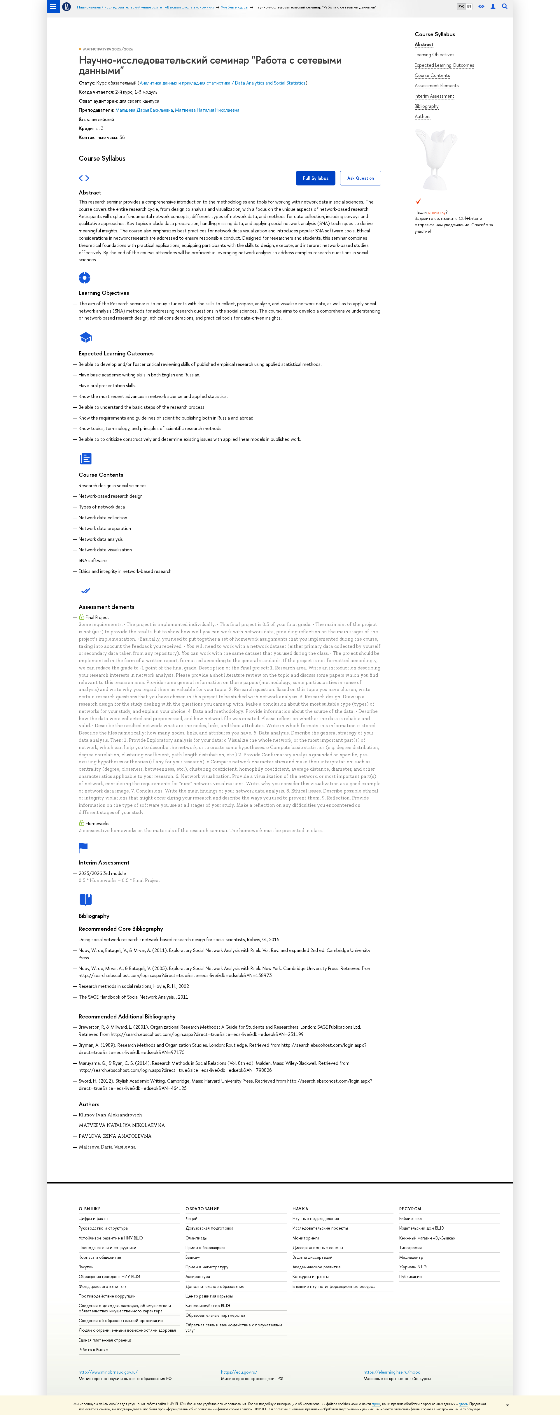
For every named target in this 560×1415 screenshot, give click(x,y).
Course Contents (432, 75)
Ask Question (360, 178)
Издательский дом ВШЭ (421, 1228)
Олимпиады (196, 1238)
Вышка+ (193, 1257)
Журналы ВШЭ (413, 1267)
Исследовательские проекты (320, 1228)
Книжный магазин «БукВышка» (427, 1238)
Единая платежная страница (105, 1340)
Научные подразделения (316, 1218)
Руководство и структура (103, 1228)
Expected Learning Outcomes (444, 65)
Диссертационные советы (318, 1247)
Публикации (410, 1276)
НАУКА (301, 1208)
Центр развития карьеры (209, 1296)
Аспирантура (198, 1276)
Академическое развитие (317, 1267)
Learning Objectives (434, 54)
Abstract (424, 44)
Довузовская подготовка (209, 1228)
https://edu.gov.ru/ (239, 1372)
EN (469, 6)
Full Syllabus (315, 178)
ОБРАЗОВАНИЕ (202, 1208)
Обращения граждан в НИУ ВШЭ (109, 1276)
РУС (461, 6)
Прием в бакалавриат (206, 1247)
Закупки (86, 1267)
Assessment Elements (437, 85)
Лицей (191, 1218)
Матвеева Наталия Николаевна (207, 110)
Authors (422, 116)
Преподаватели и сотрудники (107, 1247)
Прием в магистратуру (207, 1267)
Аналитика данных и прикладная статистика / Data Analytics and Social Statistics (222, 83)
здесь (376, 1404)
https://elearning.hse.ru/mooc (392, 1372)
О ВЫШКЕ (90, 1208)
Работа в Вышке (93, 1349)
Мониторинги (306, 1238)
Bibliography (427, 106)
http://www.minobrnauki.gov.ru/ (108, 1372)
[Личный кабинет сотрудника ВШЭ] (493, 6)
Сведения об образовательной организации (121, 1320)
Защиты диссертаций (312, 1257)
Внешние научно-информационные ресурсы (334, 1286)
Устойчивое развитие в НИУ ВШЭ (111, 1238)
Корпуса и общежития (100, 1257)
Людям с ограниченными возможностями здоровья (127, 1330)
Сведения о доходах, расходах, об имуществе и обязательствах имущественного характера (125, 1308)
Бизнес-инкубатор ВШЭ (208, 1305)
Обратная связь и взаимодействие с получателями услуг (234, 1327)
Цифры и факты (93, 1218)
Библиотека (410, 1218)
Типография (410, 1247)
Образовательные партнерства (215, 1315)
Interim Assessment (434, 96)
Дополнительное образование (215, 1286)
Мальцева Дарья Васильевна (144, 110)
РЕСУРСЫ (410, 1208)
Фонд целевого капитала (103, 1286)
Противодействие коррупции (107, 1296)
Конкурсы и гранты (311, 1276)
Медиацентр (411, 1257)
